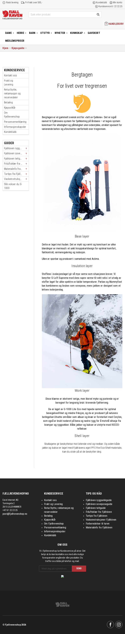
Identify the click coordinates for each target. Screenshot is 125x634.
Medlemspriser (14, 40)
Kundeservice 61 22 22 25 (110, 6)
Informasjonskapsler (15, 126)
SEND (79, 568)
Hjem (5, 48)
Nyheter (60, 32)
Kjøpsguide (18, 48)
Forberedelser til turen (98, 523)
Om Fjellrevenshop (12, 114)
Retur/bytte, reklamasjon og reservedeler (12, 93)
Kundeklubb (101, 2)
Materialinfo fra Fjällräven (16, 168)
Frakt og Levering (8, 82)
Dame (8, 32)
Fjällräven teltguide (14, 158)
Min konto (117, 2)
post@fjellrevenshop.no (15, 513)
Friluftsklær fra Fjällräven (16, 163)
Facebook (110, 624)
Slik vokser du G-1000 (13, 186)
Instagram (118, 624)
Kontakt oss (10, 75)
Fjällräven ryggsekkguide (16, 148)
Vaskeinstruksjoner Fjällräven (16, 178)
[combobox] (65, 14)
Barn (32, 32)
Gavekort (94, 32)
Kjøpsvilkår (10, 107)
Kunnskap (76, 32)
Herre (20, 32)
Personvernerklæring (15, 121)
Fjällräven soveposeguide (16, 153)
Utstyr (44, 32)
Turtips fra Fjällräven (15, 173)
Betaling (8, 102)
